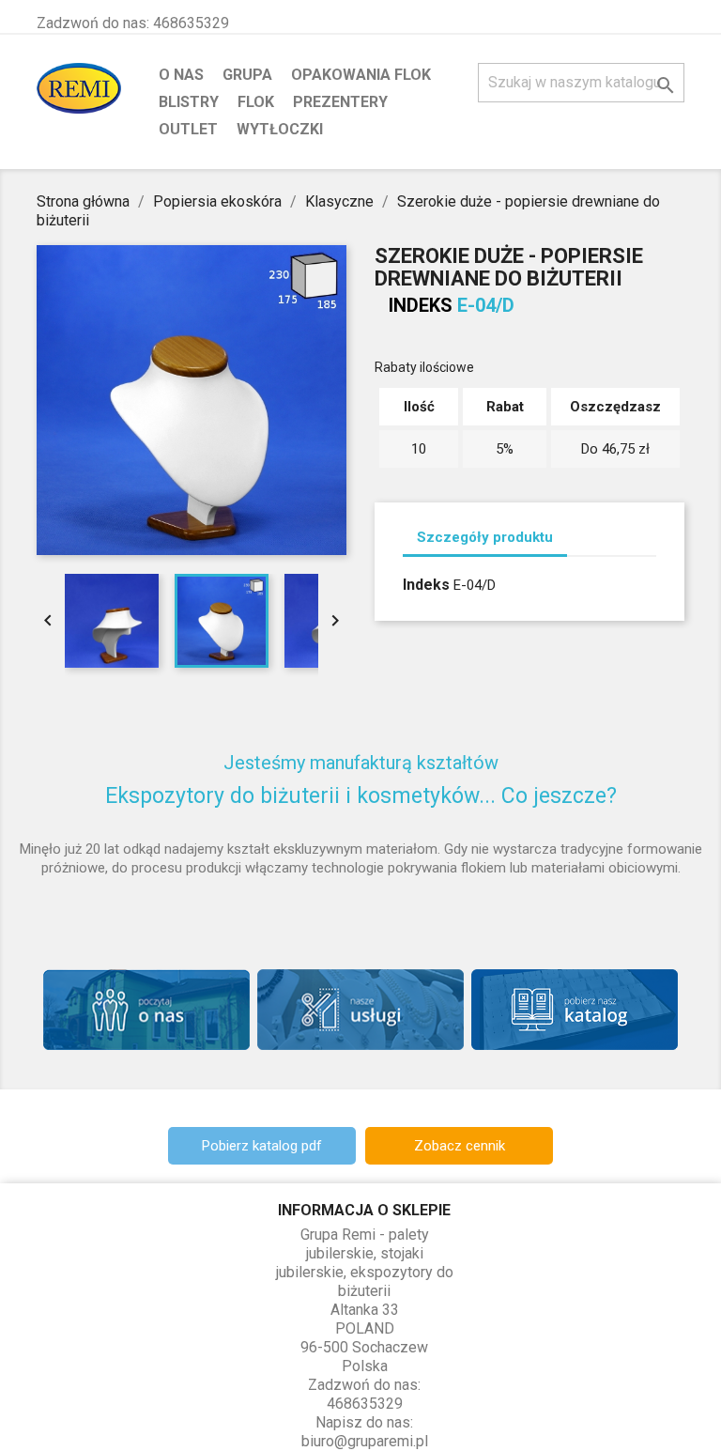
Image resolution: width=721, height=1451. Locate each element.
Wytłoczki (280, 129)
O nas (181, 75)
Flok (256, 102)
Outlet (188, 129)
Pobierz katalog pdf (262, 1145)
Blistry (189, 102)
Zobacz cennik (459, 1145)
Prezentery (340, 102)
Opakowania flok (361, 75)
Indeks (421, 305)
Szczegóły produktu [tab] (485, 537)
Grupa (247, 75)
